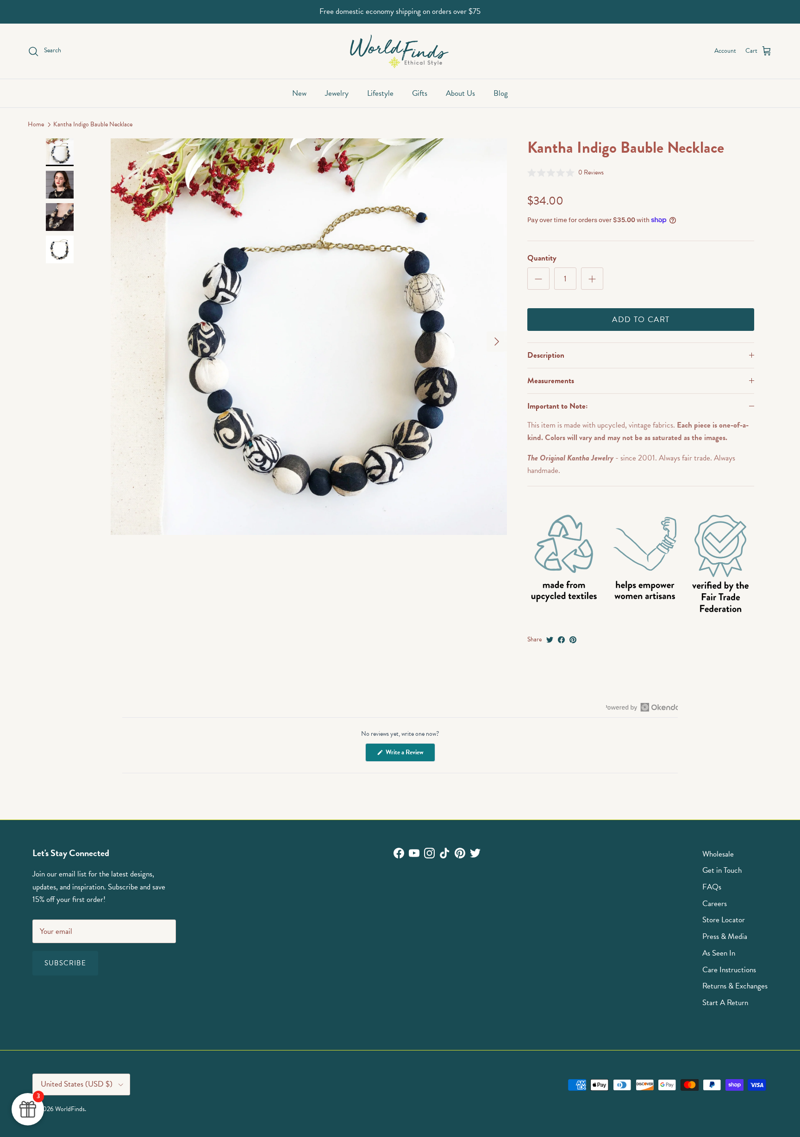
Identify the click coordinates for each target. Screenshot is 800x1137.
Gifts (419, 93)
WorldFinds (70, 1109)
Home (36, 125)
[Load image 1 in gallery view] (309, 336)
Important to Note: (557, 406)
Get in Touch (722, 870)
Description (545, 355)
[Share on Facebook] (561, 639)
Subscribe (65, 963)
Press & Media (724, 936)
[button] (565, 172)
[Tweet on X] (549, 639)
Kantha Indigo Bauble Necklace (92, 125)
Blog (501, 93)
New (299, 93)
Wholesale (718, 854)
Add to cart (640, 319)
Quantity (541, 258)
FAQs (711, 887)
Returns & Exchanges (735, 986)
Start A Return (725, 1002)
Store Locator (723, 920)
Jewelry (337, 93)
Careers (714, 903)
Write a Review (409, 754)
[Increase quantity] (592, 278)
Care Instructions (729, 969)
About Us (460, 93)
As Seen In (718, 953)
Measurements (550, 380)
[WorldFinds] (400, 51)
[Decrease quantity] (538, 278)
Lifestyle (380, 93)
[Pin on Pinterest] (572, 639)
